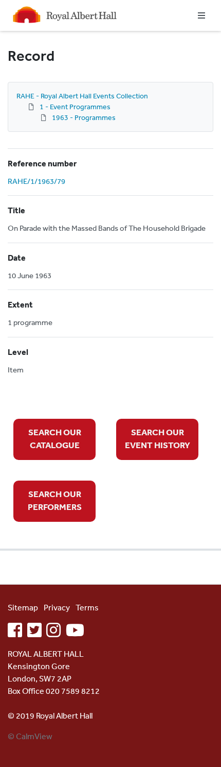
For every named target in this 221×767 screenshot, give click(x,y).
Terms (87, 607)
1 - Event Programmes (75, 106)
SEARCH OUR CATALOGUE (54, 439)
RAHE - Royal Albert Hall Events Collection (82, 95)
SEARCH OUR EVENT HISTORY (157, 439)
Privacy (57, 607)
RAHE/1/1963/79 (36, 181)
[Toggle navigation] (201, 15)
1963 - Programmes (84, 117)
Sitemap (23, 607)
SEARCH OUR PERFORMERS (55, 500)
